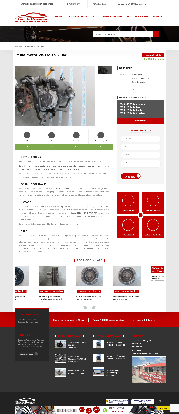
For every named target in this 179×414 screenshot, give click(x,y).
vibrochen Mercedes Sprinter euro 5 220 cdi (115, 346)
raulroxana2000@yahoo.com (132, 4)
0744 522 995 (137, 350)
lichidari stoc (142, 16)
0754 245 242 (137, 353)
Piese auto (18, 47)
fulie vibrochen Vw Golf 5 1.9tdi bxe (143, 300)
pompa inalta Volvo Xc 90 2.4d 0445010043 (77, 375)
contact (94, 16)
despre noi (157, 16)
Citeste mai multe (26, 358)
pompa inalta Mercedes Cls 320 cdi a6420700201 (77, 362)
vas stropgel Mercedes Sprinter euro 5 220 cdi (115, 360)
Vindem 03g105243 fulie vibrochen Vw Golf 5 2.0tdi (32, 297)
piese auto (60, 16)
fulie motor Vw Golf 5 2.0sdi (34, 47)
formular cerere (78, 16)
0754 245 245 (127, 113)
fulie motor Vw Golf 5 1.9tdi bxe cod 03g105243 (70, 297)
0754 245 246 (99, 4)
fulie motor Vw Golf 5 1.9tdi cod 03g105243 (107, 297)
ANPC (159, 404)
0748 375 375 (127, 104)
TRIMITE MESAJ (129, 177)
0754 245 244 (127, 110)
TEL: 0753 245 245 (153, 58)
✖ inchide (163, 408)
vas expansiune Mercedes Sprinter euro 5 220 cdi (114, 375)
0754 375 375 (73, 4)
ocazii (129, 16)
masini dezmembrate (112, 16)
